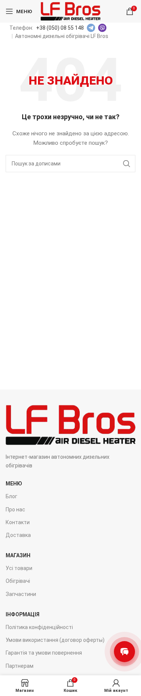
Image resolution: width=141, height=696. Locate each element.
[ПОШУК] (126, 163)
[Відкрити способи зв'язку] (124, 651)
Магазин (18, 555)
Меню (14, 484)
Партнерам (19, 666)
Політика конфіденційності (39, 627)
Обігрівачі (18, 581)
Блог (11, 496)
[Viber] (102, 28)
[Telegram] (91, 28)
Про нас (15, 509)
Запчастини (21, 594)
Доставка (18, 535)
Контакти (18, 522)
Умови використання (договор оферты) (55, 640)
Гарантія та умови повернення (44, 653)
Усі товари (19, 568)
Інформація (22, 614)
